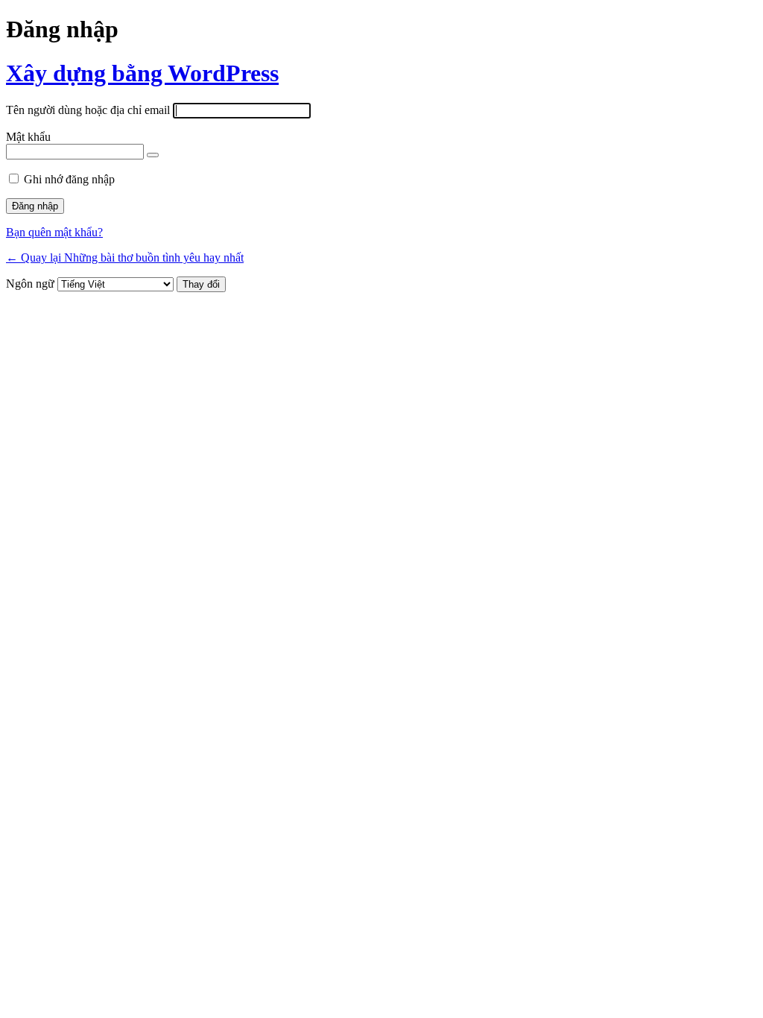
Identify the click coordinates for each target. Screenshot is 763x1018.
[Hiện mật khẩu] (153, 155)
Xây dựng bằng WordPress (142, 73)
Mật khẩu (28, 136)
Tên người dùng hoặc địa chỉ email (88, 110)
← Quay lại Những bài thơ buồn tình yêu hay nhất (125, 257)
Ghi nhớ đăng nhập (69, 179)
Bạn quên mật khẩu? (54, 232)
